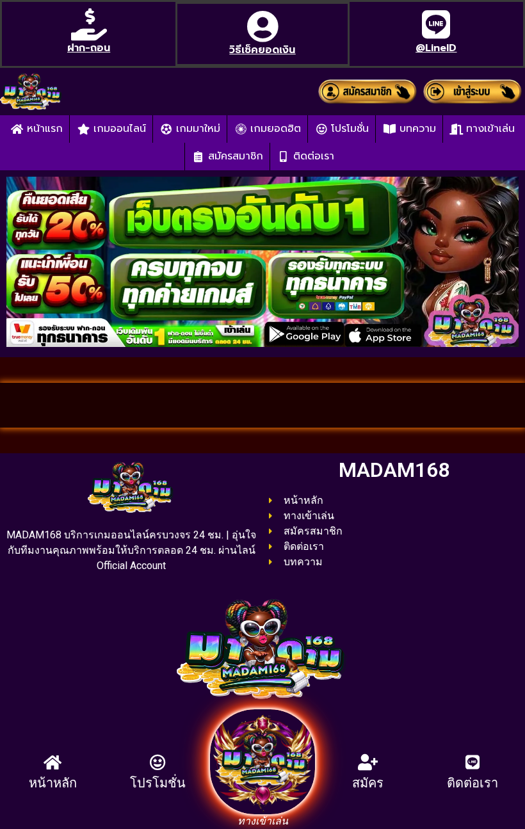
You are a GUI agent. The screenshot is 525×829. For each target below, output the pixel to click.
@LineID (436, 48)
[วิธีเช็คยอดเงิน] (262, 26)
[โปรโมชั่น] (158, 762)
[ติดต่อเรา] (473, 762)
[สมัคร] (368, 762)
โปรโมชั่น (158, 783)
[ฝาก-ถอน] (89, 24)
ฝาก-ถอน (88, 48)
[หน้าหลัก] (53, 762)
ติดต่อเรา (472, 783)
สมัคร (368, 783)
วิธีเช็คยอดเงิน (262, 50)
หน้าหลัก (53, 783)
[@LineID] (436, 24)
